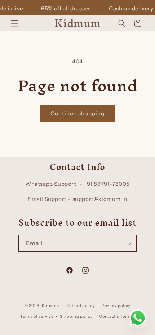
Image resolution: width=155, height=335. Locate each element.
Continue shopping (77, 113)
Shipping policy (76, 316)
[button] (14, 23)
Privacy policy (115, 305)
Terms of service (36, 316)
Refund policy (80, 305)
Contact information (120, 316)
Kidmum (50, 305)
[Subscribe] (128, 243)
